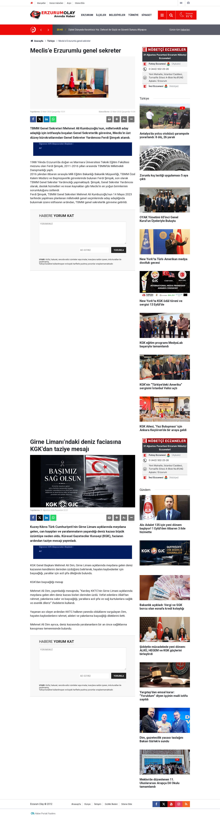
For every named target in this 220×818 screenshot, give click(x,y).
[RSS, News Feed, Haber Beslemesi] (186, 804)
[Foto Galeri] (188, 2)
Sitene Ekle (79, 3)
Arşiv (69, 3)
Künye (88, 804)
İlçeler (101, 14)
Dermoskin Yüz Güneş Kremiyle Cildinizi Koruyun (93, 29)
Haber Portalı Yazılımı (45, 813)
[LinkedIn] (47, 119)
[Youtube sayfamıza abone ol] (171, 804)
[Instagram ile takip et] (178, 804)
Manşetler (41, 3)
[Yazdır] (109, 119)
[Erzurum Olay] (52, 14)
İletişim (97, 804)
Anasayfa (38, 41)
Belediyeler (117, 14)
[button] (117, 119)
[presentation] (41, 30)
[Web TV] (181, 2)
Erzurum (87, 14)
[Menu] (162, 15)
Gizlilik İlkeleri (111, 804)
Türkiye (133, 14)
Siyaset (147, 14)
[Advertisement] (16, 80)
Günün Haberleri (56, 3)
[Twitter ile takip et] (163, 804)
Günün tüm (179, 29)
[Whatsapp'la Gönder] (53, 119)
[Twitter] (40, 119)
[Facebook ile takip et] (156, 804)
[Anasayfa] (31, 3)
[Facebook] (33, 119)
